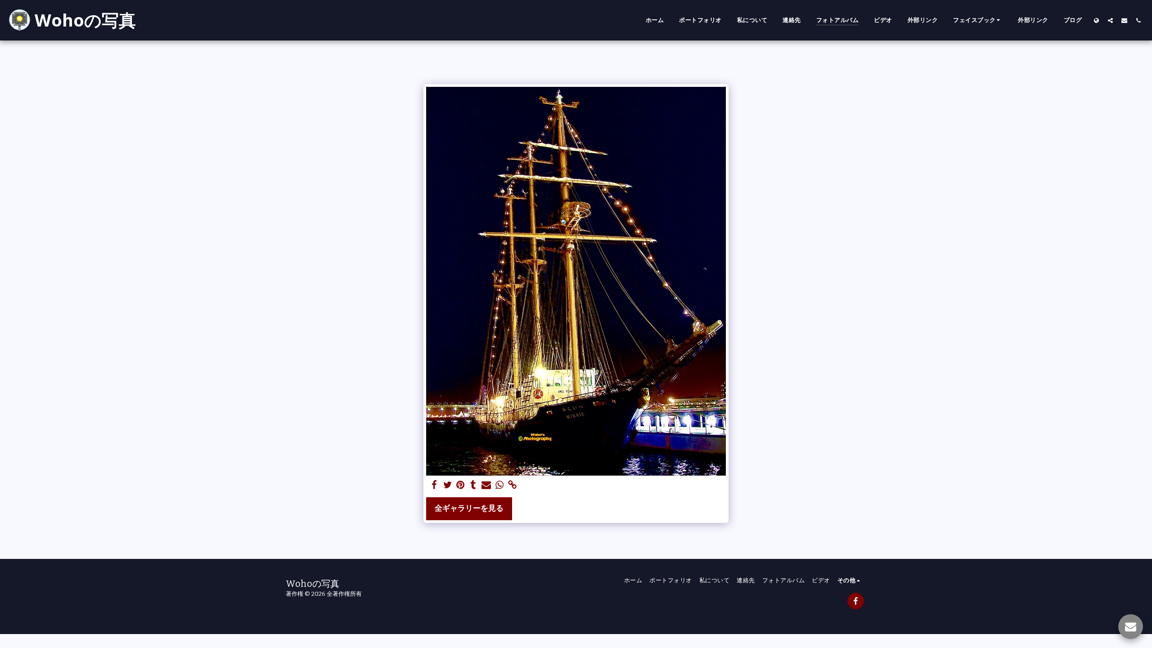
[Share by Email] (486, 485)
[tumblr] (473, 485)
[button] (978, 20)
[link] (512, 485)
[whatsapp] (499, 485)
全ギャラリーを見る (469, 508)
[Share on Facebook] (434, 485)
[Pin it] (460, 485)
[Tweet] (447, 485)
